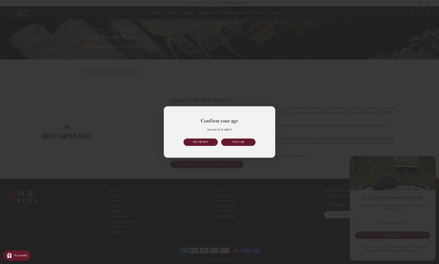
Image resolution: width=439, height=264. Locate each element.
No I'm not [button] (200, 142)
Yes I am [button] (238, 142)
